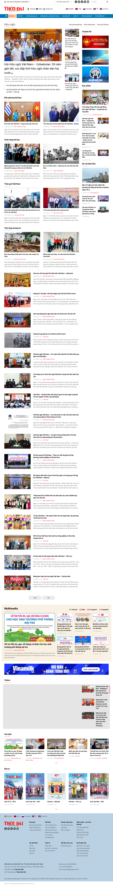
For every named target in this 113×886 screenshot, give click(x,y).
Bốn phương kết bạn (75, 24)
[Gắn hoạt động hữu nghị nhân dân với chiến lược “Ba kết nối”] (17, 320)
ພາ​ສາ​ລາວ (106, 9)
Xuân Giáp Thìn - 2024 (33, 802)
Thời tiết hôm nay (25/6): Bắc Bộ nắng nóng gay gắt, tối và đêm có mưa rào (99, 753)
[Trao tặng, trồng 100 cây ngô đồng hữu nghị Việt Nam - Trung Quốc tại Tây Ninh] (95, 97)
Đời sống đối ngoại (67, 825)
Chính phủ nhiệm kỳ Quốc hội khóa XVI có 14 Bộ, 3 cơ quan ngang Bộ (100, 649)
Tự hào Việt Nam (50, 827)
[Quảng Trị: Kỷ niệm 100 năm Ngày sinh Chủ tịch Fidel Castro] (17, 299)
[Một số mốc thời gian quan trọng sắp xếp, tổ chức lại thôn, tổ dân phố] (83, 617)
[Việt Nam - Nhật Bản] (56, 786)
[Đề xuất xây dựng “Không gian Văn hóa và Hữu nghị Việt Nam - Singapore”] (72, 78)
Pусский (89, 9)
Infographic (105, 609)
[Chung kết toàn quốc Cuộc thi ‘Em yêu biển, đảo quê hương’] (103, 199)
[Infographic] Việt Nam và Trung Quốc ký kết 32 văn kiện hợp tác (82, 649)
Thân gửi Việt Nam (103, 24)
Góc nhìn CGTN (50, 851)
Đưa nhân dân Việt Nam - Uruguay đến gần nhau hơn (21, 124)
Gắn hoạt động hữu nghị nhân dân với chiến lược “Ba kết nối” (54, 314)
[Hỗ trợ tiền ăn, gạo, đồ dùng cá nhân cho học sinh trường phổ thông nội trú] (29, 627)
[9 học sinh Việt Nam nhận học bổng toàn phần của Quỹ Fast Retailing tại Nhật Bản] (56, 744)
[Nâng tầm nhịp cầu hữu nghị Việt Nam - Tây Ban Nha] (17, 582)
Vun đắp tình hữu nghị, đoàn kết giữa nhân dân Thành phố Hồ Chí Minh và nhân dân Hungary (71, 43)
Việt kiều (20, 16)
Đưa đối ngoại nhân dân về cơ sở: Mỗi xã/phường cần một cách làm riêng (32, 85)
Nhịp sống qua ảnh (19, 650)
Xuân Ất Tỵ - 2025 (10, 802)
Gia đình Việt (66, 16)
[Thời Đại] (14, 9)
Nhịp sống (48, 846)
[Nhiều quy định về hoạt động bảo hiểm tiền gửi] (78, 744)
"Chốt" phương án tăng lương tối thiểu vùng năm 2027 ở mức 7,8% (35, 753)
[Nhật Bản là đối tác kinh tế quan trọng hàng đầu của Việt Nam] (100, 617)
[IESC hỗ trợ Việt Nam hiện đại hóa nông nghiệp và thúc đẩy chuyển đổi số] (17, 542)
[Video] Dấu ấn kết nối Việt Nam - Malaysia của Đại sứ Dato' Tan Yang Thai (101, 704)
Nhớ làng (32, 851)
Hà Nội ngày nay (66, 846)
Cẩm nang (80, 837)
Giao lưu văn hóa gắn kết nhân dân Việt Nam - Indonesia (53, 273)
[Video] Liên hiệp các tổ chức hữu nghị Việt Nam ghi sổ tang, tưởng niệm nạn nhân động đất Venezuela (101, 719)
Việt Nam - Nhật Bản (53, 802)
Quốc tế (75, 16)
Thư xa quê (48, 835)
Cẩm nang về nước (51, 830)
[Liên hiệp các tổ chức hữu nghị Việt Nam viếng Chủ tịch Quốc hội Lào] (17, 380)
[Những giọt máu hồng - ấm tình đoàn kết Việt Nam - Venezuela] (61, 242)
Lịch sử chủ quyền (82, 853)
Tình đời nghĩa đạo (83, 827)
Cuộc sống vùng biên (83, 848)
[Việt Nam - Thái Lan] (78, 786)
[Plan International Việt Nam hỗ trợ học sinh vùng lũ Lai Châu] (22, 242)
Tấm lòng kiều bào (51, 825)
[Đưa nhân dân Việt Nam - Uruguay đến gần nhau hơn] (22, 112)
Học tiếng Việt (49, 837)
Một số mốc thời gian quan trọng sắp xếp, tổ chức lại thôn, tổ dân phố (83, 626)
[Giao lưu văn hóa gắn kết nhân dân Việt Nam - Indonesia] (17, 279)
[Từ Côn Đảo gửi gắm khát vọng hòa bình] (61, 198)
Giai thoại (64, 827)
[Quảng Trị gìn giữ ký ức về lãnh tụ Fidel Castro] (17, 340)
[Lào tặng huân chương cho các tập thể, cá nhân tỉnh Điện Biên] (103, 153)
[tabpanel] (13, 749)
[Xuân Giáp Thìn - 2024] (35, 786)
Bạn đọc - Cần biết (102, 758)
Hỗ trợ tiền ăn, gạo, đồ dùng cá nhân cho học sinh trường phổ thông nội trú (27, 645)
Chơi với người (65, 830)
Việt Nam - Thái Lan (75, 802)
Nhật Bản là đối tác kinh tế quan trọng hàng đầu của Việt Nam (100, 626)
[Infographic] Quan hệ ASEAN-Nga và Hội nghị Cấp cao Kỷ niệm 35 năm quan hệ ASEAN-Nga (64, 627)
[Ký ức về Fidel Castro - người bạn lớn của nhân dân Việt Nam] (61, 154)
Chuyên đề (86, 31)
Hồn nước (32, 848)
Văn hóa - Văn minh (51, 848)
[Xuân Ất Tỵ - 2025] (13, 786)
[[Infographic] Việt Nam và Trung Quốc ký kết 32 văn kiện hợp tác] (83, 640)
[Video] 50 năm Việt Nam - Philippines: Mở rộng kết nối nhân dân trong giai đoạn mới (102, 691)
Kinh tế (78, 756)
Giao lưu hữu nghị (82, 856)
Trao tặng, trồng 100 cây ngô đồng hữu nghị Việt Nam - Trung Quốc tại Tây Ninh (94, 109)
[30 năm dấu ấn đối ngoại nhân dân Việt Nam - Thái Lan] (17, 562)
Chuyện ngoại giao (31, 16)
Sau (48, 598)
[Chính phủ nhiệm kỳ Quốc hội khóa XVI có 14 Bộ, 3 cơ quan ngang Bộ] (100, 640)
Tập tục (31, 853)
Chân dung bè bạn (89, 24)
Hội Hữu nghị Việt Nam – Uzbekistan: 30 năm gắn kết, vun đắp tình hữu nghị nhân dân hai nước (32, 68)
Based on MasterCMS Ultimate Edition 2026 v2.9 (19, 883)
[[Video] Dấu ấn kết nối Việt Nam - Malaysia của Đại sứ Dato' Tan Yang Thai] (88, 702)
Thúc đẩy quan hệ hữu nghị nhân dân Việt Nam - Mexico (61, 124)
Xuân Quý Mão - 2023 (97, 802)
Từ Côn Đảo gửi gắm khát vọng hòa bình (56, 210)
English (71, 9)
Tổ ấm (31, 846)
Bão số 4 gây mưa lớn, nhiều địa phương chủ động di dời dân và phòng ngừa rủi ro (95, 187)
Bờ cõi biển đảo (99, 16)
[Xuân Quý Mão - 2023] (99, 786)
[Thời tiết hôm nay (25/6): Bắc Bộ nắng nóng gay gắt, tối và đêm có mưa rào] (99, 744)
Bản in (7, 769)
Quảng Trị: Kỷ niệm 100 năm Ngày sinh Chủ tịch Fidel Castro (54, 293)
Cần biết (7, 734)
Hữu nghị (11, 16)
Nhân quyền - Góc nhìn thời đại (49, 16)
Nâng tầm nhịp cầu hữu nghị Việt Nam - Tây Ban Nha (51, 576)
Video (83, 609)
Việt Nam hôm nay (86, 16)
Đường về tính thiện (83, 832)
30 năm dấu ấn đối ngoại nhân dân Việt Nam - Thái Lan (52, 556)
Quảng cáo (49, 9)
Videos (40, 9)
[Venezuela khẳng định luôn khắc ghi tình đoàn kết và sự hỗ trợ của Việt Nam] (22, 198)
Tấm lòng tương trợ (12, 228)
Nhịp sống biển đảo (83, 851)
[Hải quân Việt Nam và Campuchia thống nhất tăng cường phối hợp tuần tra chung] (103, 209)
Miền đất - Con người (83, 846)
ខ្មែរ (97, 9)
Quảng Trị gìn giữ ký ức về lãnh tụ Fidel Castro (49, 334)
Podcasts (74, 609)
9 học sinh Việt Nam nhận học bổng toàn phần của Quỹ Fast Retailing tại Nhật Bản (56, 753)
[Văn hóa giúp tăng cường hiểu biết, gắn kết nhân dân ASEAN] (72, 56)
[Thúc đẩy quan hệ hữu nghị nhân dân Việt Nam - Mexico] (61, 112)
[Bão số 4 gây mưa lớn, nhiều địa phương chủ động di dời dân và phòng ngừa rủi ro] (95, 175)
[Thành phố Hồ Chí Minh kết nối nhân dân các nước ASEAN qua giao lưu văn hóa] (17, 501)
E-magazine (93, 609)
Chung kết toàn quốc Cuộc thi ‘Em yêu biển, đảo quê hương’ (89, 199)
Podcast (32, 9)
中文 (79, 9)
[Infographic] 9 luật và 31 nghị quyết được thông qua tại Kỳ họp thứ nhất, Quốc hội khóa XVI (65, 650)
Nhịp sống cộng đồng (52, 832)
